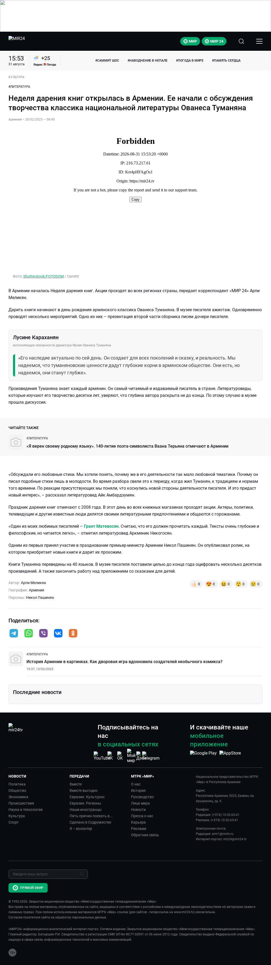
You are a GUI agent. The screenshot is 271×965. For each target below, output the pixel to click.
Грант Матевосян (101, 526)
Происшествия (21, 803)
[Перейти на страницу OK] (121, 756)
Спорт (13, 822)
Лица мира (140, 803)
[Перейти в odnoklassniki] (73, 634)
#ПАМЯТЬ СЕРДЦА (226, 60)
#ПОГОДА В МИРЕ (190, 60)
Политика (17, 784)
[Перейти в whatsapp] (28, 634)
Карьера (138, 822)
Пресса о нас (142, 816)
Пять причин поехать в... (91, 816)
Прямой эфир (31, 888)
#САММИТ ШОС (107, 60)
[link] (37, 438)
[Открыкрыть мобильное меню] (259, 41)
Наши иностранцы (86, 809)
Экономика (18, 797)
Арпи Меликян (33, 583)
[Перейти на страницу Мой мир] (131, 756)
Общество (17, 790)
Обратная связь (145, 835)
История (138, 790)
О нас (136, 784)
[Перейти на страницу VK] (111, 756)
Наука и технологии (25, 809)
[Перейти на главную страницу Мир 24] (16, 41)
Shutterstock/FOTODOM (43, 276)
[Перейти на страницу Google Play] (203, 756)
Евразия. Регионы (85, 803)
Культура (16, 816)
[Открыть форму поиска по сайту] (241, 41)
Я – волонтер (81, 828)
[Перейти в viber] (43, 634)
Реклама (138, 828)
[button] (13, 633)
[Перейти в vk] (58, 634)
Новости (138, 809)
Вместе (76, 784)
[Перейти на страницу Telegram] (151, 756)
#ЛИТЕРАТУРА (19, 87)
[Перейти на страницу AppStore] (230, 756)
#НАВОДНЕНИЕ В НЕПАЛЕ (148, 60)
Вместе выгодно (84, 790)
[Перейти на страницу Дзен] (141, 756)
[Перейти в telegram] (13, 634)
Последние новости (37, 692)
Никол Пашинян (40, 597)
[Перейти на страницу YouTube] (102, 756)
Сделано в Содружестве (90, 822)
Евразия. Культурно (87, 797)
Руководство (142, 797)
